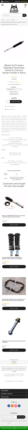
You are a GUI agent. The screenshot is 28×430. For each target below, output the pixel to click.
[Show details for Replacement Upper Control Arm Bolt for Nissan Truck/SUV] (14, 328)
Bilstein (17, 81)
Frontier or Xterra (13, 91)
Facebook (8, 405)
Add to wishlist (11, 106)
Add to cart (16, 101)
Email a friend (10, 109)
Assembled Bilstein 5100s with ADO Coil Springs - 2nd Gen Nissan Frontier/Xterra (12, 258)
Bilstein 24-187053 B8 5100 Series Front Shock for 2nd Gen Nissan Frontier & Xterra (13, 216)
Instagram (19, 405)
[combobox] (12, 15)
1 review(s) (14, 79)
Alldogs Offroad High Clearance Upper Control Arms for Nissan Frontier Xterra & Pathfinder (13, 300)
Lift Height (13, 87)
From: (5, 374)
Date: (13, 374)
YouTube (15, 405)
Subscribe (21, 417)
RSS (12, 405)
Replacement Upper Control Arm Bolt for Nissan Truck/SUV (13, 341)
